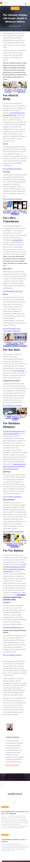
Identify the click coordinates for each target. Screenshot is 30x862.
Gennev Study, (18, 240)
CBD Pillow (12, 417)
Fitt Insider (19, 212)
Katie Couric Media (15, 345)
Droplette (12, 343)
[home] (4, 4)
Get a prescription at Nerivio (12, 169)
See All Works (12, 765)
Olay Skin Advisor (18, 371)
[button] (26, 3)
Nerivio (21, 91)
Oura (8, 91)
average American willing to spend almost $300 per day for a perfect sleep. (14, 466)
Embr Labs (9, 212)
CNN (15, 419)
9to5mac (12, 544)
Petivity (15, 546)
